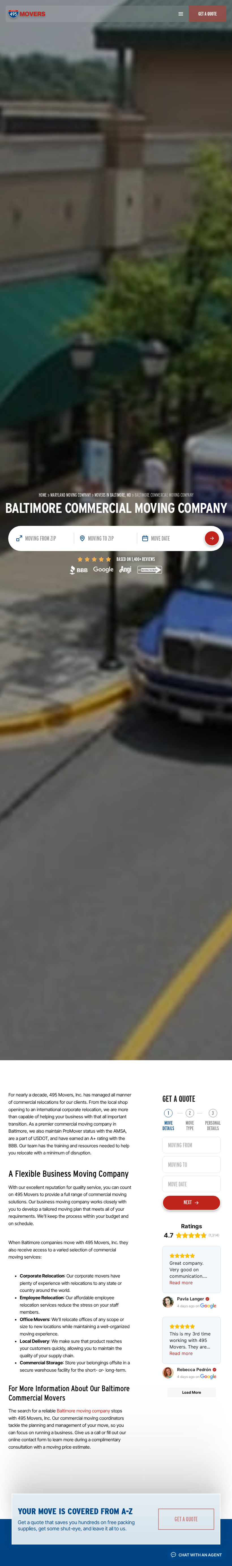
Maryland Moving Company (70, 495)
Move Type (190, 1125)
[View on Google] (168, 1302)
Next (188, 1202)
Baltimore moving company (83, 1411)
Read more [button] (181, 1282)
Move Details (168, 1125)
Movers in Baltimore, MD (112, 495)
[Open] (181, 13)
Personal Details (213, 1125)
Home (43, 495)
